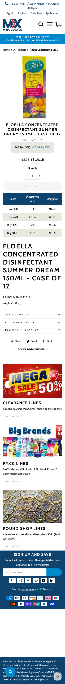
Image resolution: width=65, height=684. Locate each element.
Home (6, 49)
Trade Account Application (44, 13)
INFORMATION (12, 629)
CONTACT (9, 650)
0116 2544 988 (17, 3)
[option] (32, 38)
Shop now (12, 416)
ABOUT (7, 639)
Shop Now (12, 546)
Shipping (22, 348)
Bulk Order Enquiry (20, 322)
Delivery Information (22, 330)
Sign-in (10, 13)
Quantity (32, 168)
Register (22, 13)
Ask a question (17, 314)
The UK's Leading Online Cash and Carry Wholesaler (29, 616)
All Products (19, 49)
